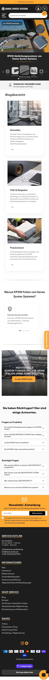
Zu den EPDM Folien (23, 379)
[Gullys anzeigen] (23, 78)
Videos (5, 624)
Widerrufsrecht (8, 573)
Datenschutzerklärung (11, 580)
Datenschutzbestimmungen (27, 518)
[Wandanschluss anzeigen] (30, 78)
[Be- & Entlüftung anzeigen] (27, 78)
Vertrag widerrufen (24, 672)
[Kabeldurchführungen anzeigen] (28, 78)
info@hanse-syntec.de (10, 551)
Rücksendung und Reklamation (15, 609)
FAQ (3, 567)
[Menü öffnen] (4, 15)
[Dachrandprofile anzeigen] (25, 78)
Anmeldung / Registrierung (13, 633)
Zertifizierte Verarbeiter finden (14, 603)
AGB (31, 520)
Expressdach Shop (10, 627)
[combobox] (28, 15)
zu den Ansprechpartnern (11, 554)
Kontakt (5, 600)
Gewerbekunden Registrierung (15, 606)
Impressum (6, 570)
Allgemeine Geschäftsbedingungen (16, 582)
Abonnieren (37, 513)
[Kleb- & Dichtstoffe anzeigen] (20, 78)
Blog (4, 597)
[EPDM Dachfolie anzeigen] (18, 78)
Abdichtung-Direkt (9, 630)
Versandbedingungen (11, 576)
